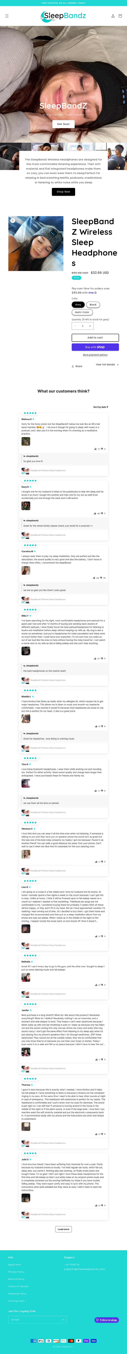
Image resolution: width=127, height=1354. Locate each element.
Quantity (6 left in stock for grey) (90, 319)
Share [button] (78, 366)
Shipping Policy (17, 1293)
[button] (6, 15)
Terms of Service (18, 1286)
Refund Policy (16, 1279)
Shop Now (63, 191)
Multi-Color (82, 312)
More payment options (95, 354)
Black (93, 304)
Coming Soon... (17, 1300)
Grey (78, 304)
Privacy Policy (16, 1271)
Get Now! (63, 124)
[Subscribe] (62, 1319)
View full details (105, 364)
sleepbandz (67, 1347)
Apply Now (14, 1264)
